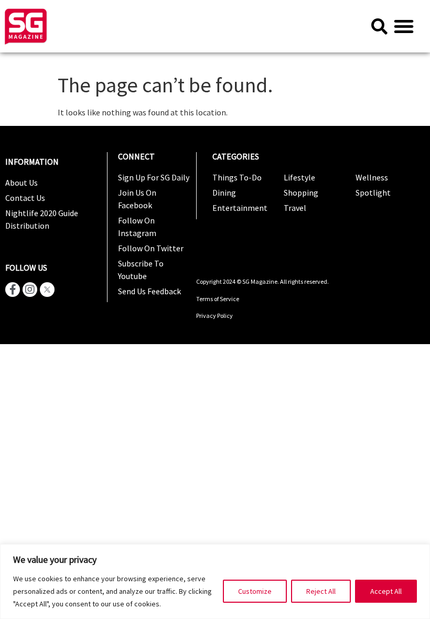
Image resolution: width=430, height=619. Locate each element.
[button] (404, 26)
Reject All (321, 591)
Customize (255, 591)
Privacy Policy (214, 315)
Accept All (386, 591)
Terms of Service (218, 299)
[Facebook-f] (12, 289)
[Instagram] (30, 289)
